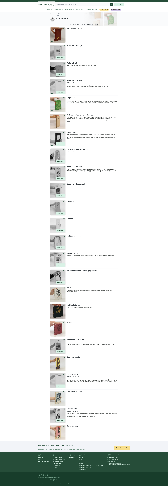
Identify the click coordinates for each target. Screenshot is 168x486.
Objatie (70, 288)
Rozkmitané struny (74, 28)
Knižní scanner (56, 465)
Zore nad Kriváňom (74, 392)
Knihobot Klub (82, 469)
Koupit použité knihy (43, 461)
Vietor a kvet (72, 63)
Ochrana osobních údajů (75, 483)
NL (122, 483)
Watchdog (41, 459)
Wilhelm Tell (72, 132)
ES (118, 483)
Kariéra (81, 463)
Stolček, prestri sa (74, 236)
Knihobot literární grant (85, 467)
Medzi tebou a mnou (75, 167)
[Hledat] (111, 4)
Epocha (70, 219)
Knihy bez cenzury (84, 483)
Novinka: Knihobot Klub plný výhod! (46, 1)
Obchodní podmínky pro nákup (44, 483)
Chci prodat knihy (57, 457)
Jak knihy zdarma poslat (59, 459)
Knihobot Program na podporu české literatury (91, 465)
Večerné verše (72, 374)
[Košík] (128, 5)
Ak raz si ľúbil (72, 409)
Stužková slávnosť (74, 305)
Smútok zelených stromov (77, 149)
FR (124, 483)
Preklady (70, 201)
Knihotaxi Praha (57, 463)
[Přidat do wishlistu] (64, 29)
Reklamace (72, 457)
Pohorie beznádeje (74, 46)
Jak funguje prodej (58, 461)
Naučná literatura (58, 9)
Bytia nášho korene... (75, 80)
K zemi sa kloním (73, 357)
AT (111, 483)
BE (127, 483)
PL (129, 483)
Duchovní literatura (92, 9)
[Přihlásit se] (126, 5)
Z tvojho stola (72, 426)
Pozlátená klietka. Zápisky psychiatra (82, 270)
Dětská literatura (80, 9)
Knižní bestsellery (43, 457)
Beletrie (49, 9)
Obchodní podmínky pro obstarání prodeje (60, 483)
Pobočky (55, 467)
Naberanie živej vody (75, 340)
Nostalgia (70, 322)
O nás (80, 461)
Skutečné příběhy (69, 9)
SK (109, 483)
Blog (80, 459)
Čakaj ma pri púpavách (76, 184)
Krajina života (72, 253)
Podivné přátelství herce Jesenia (80, 115)
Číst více (68, 103)
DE (113, 483)
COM (116, 483)
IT (120, 483)
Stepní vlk (71, 98)
